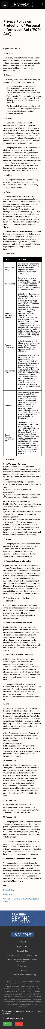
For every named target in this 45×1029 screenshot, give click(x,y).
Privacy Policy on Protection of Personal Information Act (22, 961)
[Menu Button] (5, 5)
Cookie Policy (8, 894)
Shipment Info (22, 947)
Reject (19, 1024)
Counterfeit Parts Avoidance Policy (22, 975)
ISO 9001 (22, 942)
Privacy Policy (8, 890)
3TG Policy (22, 970)
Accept (7, 1024)
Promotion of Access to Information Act (22, 955)
